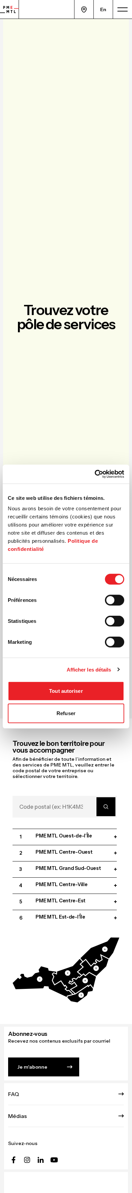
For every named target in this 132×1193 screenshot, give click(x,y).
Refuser (66, 713)
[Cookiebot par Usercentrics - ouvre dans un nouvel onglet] (95, 474)
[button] (42, 981)
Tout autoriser (66, 691)
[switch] (114, 600)
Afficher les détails (89, 669)
